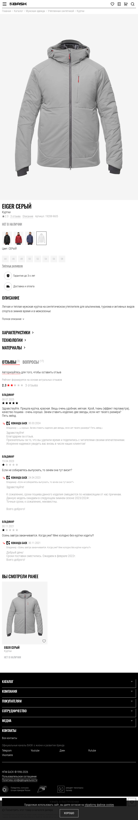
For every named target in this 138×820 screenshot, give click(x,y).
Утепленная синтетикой (61, 11)
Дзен (62, 750)
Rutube (92, 750)
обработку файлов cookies (99, 804)
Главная (6, 11)
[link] (18, 4)
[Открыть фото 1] (69, 107)
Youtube (35, 750)
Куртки (80, 11)
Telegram (7, 750)
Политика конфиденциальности (19, 780)
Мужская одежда (35, 11)
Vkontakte (7, 755)
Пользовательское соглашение (19, 776)
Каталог (18, 11)
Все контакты (9, 738)
